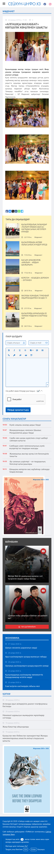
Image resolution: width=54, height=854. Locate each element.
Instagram (49, 4)
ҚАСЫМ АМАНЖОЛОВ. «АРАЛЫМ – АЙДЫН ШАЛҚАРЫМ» (31, 262)
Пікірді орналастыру (18, 409)
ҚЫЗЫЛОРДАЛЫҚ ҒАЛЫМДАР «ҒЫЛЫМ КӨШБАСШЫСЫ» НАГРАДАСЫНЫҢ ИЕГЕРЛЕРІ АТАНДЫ (34, 228)
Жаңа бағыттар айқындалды (16, 726)
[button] (8, 350)
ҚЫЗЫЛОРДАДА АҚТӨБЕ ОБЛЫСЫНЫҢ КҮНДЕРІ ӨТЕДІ (34, 243)
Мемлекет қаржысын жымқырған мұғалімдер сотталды (23, 716)
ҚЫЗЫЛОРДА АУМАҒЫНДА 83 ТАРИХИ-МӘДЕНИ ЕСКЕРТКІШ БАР (34, 315)
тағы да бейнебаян (28, 627)
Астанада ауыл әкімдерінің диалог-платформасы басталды (25, 705)
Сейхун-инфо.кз (24, 3)
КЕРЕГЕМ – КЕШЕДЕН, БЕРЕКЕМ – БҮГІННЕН (35, 279)
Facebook (44, 4)
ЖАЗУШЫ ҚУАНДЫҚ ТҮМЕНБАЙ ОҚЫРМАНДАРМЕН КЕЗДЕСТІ (35, 296)
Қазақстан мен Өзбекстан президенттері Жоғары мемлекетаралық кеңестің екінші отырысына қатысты (25, 738)
